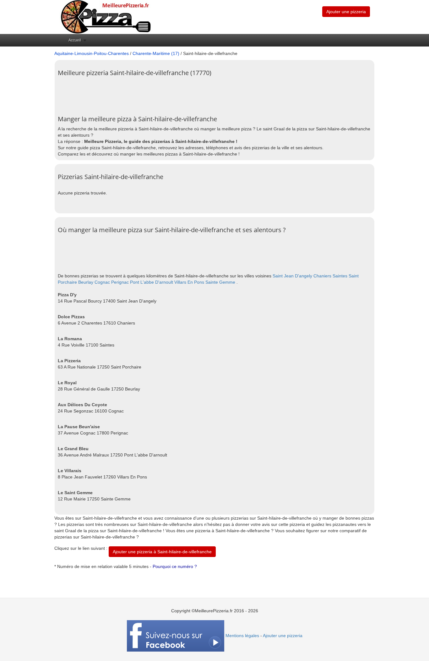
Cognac (102, 282)
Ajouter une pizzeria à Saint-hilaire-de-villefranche (162, 551)
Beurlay (85, 282)
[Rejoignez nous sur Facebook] (175, 635)
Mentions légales (242, 635)
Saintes (340, 275)
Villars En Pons (189, 282)
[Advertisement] (172, 93)
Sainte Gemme (220, 282)
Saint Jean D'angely (292, 275)
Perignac (120, 282)
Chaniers (322, 275)
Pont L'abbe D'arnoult (151, 282)
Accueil (74, 40)
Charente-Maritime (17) (156, 53)
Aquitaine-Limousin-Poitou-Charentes (91, 53)
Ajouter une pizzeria (346, 11)
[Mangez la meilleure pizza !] (105, 16)
